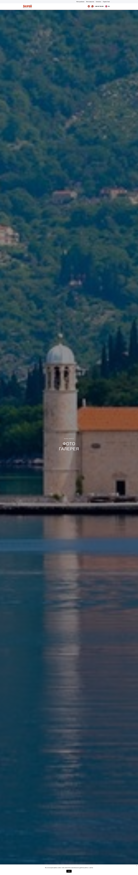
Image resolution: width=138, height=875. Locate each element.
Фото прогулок (90, 1)
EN (109, 6)
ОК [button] (69, 871)
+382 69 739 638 (99, 6)
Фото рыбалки (80, 1)
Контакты (98, 1)
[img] (89, 6)
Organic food (106, 1)
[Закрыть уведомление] (137, 865)
